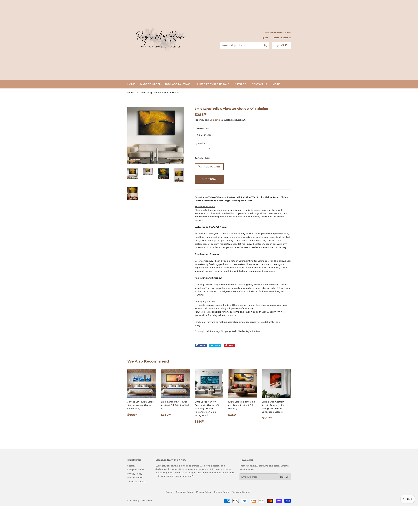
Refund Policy (134, 477)
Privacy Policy (134, 473)
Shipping (215, 120)
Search (131, 465)
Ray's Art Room (143, 500)
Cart (284, 45)
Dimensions (202, 128)
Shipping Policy (135, 469)
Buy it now (209, 179)
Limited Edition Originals (212, 84)
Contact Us (259, 84)
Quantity (200, 143)
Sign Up (284, 477)
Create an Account (282, 38)
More (276, 84)
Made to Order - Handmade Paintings (165, 84)
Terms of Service (136, 481)
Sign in (265, 38)
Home (131, 84)
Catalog (240, 84)
